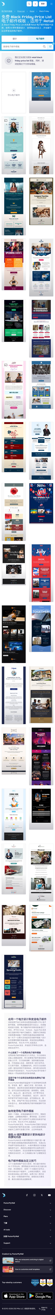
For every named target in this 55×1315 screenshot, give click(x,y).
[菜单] (51, 3)
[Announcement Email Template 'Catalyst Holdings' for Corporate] (14, 206)
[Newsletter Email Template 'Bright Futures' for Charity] (41, 268)
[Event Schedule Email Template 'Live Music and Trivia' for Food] (14, 447)
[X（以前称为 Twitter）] (41, 1195)
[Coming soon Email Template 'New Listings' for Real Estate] (41, 694)
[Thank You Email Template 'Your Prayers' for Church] (14, 925)
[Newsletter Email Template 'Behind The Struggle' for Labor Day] (41, 385)
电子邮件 (40, 38)
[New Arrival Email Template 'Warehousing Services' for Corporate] (41, 329)
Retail (32, 11)
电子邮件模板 (7, 11)
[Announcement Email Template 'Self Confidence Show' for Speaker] (41, 809)
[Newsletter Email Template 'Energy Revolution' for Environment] (41, 628)
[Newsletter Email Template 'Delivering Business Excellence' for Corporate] (41, 451)
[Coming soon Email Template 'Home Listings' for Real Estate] (41, 928)
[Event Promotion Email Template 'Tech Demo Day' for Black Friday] (14, 321)
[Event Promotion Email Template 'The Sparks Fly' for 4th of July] (41, 503)
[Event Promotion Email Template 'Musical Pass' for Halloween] (41, 756)
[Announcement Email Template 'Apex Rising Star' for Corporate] (14, 695)
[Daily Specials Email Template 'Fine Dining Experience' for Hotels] (14, 751)
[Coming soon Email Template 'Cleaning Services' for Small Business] (14, 814)
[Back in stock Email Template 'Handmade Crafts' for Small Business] (14, 564)
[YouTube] (49, 1195)
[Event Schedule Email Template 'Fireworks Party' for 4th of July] (41, 573)
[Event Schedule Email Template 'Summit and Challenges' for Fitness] (14, 264)
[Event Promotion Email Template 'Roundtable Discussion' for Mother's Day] (14, 390)
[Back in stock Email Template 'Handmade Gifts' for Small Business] (41, 201)
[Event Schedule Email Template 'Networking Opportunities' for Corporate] (14, 982)
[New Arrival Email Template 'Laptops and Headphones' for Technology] (14, 634)
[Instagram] (34, 1195)
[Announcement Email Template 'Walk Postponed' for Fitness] (41, 92)
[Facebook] (26, 1195)
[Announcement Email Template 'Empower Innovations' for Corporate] (14, 145)
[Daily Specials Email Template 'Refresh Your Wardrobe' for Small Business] (41, 145)
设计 (15, 38)
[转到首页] (3, 3)
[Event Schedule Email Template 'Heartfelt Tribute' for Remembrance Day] (14, 512)
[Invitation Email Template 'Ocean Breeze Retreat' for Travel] (41, 873)
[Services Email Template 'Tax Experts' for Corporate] (14, 869)
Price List (21, 11)
